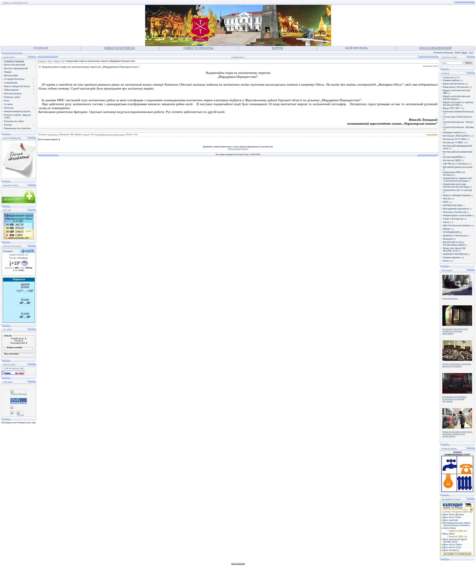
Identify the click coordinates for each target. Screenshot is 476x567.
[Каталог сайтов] (13, 413)
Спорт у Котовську (453, 219)
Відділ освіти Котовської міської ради (456, 97)
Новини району (451, 80)
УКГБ (445, 202)
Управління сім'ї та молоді (457, 190)
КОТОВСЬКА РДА (452, 205)
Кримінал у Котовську (455, 235)
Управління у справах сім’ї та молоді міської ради (457, 179)
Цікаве (446, 229)
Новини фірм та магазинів (457, 215)
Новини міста (52, 134)
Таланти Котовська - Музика (458, 127)
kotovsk (86, 134)
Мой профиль (356, 48)
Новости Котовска (119, 48)
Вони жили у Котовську (456, 87)
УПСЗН (447, 198)
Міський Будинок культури (457, 167)
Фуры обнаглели (450, 298)
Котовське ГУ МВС (453, 142)
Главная (40, 48)
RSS (471, 52)
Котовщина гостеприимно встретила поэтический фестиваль (454, 399)
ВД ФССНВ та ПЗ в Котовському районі (454, 243)
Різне (446, 261)
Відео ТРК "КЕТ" (452, 108)
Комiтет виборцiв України (456, 195)
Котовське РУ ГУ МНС (455, 139)
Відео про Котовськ (453, 83)
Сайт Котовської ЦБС (14, 368)
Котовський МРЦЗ (453, 157)
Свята (446, 222)
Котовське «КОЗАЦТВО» (456, 136)
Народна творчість (453, 132)
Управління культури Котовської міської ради (456, 185)
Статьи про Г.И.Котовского (457, 117)
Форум (277, 48)
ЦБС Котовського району (456, 225)
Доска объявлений (435, 48)
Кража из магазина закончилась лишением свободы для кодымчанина (457, 434)
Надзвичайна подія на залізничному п (110, 134)
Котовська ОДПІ (451, 160)
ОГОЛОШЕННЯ (451, 232)
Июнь (57, 61)
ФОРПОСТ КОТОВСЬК (455, 254)
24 (63, 61)
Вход (244, 149)
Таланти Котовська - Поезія (458, 122)
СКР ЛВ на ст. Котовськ (455, 163)
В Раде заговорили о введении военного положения (456, 365)
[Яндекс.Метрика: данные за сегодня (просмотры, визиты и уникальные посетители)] (18, 392)
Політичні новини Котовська (458, 111)
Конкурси (448, 239)
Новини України (451, 257)
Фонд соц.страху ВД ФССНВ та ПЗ (454, 249)
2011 (50, 61)
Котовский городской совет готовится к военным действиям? (455, 331)
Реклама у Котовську (454, 212)
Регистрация (235, 149)
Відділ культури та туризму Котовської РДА (458, 103)
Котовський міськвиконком (457, 152)
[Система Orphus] (13, 374)
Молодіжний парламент (456, 208)
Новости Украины (198, 48)
